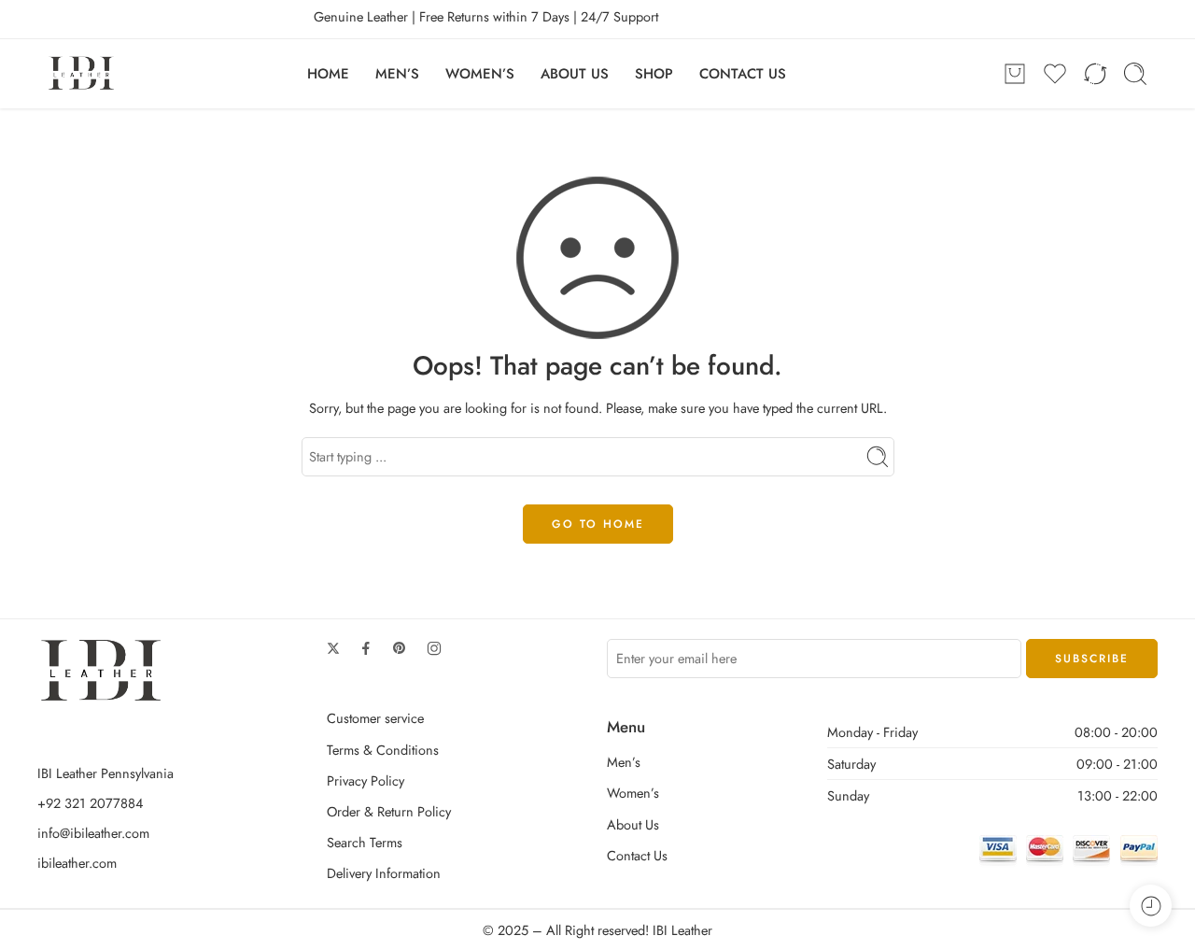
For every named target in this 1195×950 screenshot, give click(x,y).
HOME (328, 74)
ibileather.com (77, 862)
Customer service (375, 718)
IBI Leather (682, 930)
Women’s (633, 792)
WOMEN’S (479, 74)
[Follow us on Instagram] (434, 648)
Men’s (623, 762)
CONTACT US (742, 74)
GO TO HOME (598, 524)
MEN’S (397, 74)
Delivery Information (384, 873)
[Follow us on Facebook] (365, 648)
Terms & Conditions (383, 749)
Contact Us (637, 855)
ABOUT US (575, 74)
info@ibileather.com (93, 833)
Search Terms (364, 842)
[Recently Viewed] (1151, 906)
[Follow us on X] (333, 648)
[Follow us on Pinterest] (399, 648)
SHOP (654, 74)
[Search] (1135, 74)
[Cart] (1015, 74)
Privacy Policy (365, 780)
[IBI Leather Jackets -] (82, 73)
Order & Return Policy (389, 811)
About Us (633, 824)
